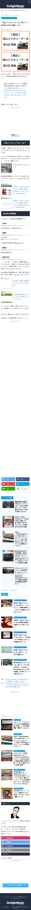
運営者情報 (21, 896)
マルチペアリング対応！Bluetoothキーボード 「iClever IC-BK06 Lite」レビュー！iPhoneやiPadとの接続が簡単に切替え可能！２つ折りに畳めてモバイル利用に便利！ (22, 759)
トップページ (7, 896)
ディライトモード (6, 821)
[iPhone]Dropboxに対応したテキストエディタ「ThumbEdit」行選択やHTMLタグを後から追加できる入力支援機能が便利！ (17, 685)
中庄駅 (16, 239)
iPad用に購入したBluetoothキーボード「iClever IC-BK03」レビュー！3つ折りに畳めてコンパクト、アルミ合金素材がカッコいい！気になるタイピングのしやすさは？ (22, 777)
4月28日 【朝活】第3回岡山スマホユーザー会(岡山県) (21, 283)
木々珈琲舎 (4, 237)
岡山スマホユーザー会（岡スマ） (10, 590)
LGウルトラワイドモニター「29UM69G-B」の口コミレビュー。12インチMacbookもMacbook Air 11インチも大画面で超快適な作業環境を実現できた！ (21, 576)
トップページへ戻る (15, 885)
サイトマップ (14, 896)
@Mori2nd (4, 74)
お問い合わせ (16, 898)
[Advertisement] (15, 118)
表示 (18, 135)
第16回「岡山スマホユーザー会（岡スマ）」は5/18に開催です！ (21, 652)
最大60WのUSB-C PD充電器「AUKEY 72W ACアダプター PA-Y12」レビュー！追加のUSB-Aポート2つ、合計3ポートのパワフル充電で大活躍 (21, 557)
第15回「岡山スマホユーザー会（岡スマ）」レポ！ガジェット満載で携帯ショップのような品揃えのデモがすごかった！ (22, 607)
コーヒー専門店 (11, 239)
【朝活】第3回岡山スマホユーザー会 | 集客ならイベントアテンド (21, 297)
